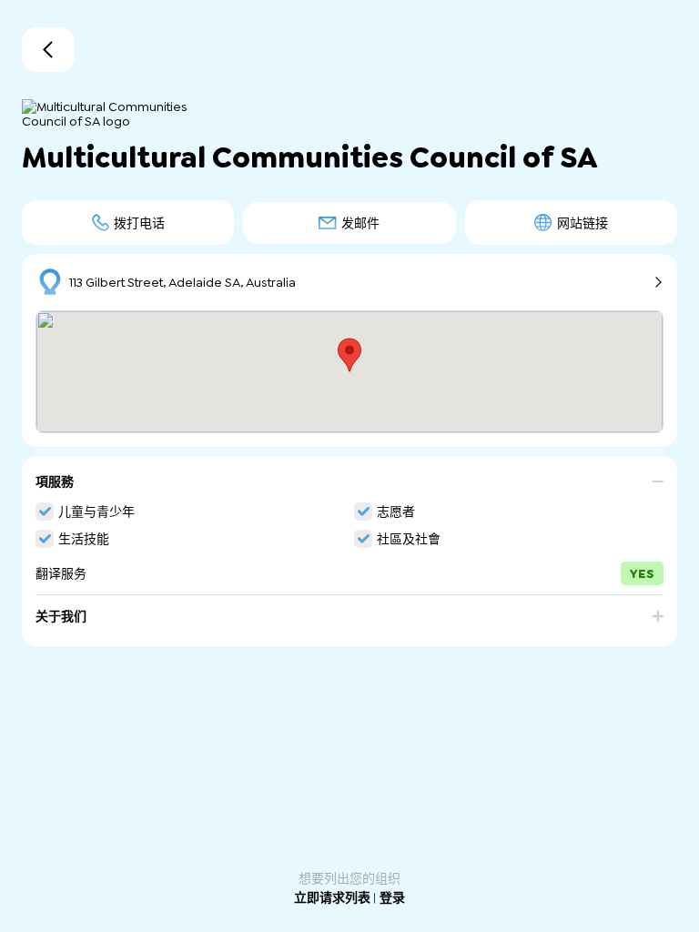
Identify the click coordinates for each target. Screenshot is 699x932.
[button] (349, 488)
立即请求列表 (333, 897)
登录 (392, 897)
